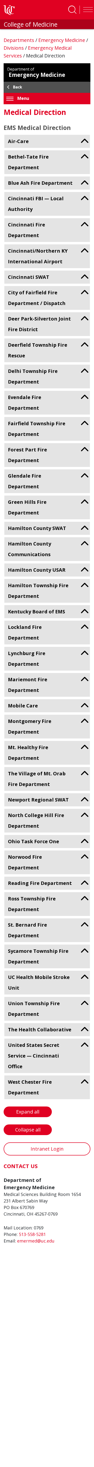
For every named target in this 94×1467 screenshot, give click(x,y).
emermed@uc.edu (35, 1241)
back (17, 87)
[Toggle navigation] (87, 10)
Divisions (14, 48)
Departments (19, 40)
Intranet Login (47, 1149)
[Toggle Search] (72, 9)
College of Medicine (30, 24)
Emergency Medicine (62, 40)
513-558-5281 (32, 1234)
